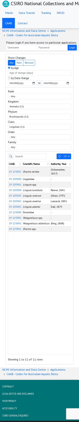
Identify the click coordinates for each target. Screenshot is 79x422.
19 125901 (15, 229)
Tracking (46, 13)
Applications (57, 31)
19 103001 (15, 206)
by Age (14, 68)
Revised (29, 62)
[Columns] (66, 156)
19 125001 (15, 223)
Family (12, 142)
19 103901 (15, 184)
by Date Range (19, 78)
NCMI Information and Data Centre (24, 31)
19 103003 (15, 195)
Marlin (9, 13)
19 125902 (15, 217)
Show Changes (17, 57)
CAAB (8, 23)
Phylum (12, 111)
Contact (23, 23)
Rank (11, 91)
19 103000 (15, 179)
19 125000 (15, 212)
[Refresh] (59, 156)
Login (72, 47)
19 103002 (15, 201)
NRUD (60, 13)
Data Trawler (27, 13)
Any (12, 62)
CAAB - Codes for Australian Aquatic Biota (32, 35)
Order (11, 132)
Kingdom (13, 101)
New (19, 62)
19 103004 (15, 190)
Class (11, 122)
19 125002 (15, 171)
